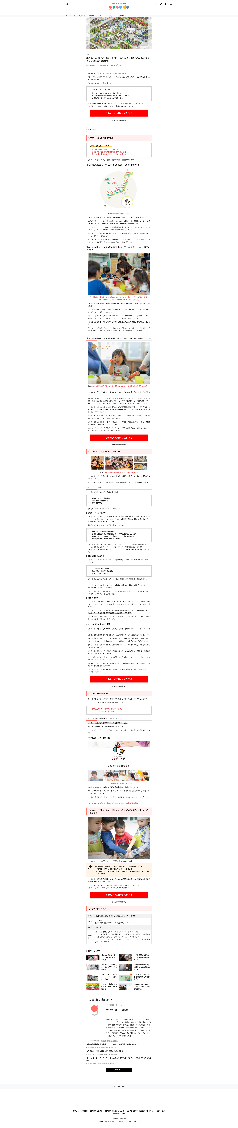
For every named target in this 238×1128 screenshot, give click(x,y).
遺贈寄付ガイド (123, 1118)
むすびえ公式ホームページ (121, 214)
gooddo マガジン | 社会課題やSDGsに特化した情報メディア (124, 1121)
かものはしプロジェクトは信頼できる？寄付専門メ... (142, 977)
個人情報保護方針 (96, 1111)
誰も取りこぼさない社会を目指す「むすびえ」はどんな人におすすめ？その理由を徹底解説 (101, 16)
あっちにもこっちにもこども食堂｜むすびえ (111, 73)
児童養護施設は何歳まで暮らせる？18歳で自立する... (142, 967)
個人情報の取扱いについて (114, 1111)
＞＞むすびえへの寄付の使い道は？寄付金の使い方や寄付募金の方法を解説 (113, 803)
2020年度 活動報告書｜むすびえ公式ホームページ (121, 472)
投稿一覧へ (118, 1069)
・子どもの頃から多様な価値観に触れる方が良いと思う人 (109, 152)
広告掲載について (119, 1113)
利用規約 (85, 1111)
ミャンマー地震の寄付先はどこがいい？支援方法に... (109, 986)
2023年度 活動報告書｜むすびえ (121, 783)
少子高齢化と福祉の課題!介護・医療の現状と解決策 (104, 1051)
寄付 (75, 16)
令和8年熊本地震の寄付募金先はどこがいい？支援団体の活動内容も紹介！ (112, 1044)
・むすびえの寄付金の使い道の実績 (102, 711)
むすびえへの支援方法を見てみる (119, 113)
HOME (69, 15)
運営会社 (76, 1111)
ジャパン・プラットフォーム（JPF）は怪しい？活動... (109, 977)
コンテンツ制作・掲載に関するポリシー (140, 1111)
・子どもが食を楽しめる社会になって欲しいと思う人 (108, 154)
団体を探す (161, 1111)
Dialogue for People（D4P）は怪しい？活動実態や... (141, 986)
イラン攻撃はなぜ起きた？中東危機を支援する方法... (142, 957)
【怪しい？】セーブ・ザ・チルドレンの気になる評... (109, 957)
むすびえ (120, 65)
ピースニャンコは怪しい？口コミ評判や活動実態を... (109, 967)
